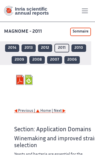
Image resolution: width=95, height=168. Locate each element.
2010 (78, 48)
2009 (19, 59)
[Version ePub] (29, 80)
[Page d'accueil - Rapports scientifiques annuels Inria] (28, 11)
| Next (57, 111)
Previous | (26, 111)
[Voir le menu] (85, 11)
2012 (45, 48)
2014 (12, 48)
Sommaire (80, 31)
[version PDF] (20, 80)
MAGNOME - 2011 (23, 31)
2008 (37, 59)
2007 (54, 59)
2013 (29, 48)
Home (45, 111)
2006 (72, 59)
